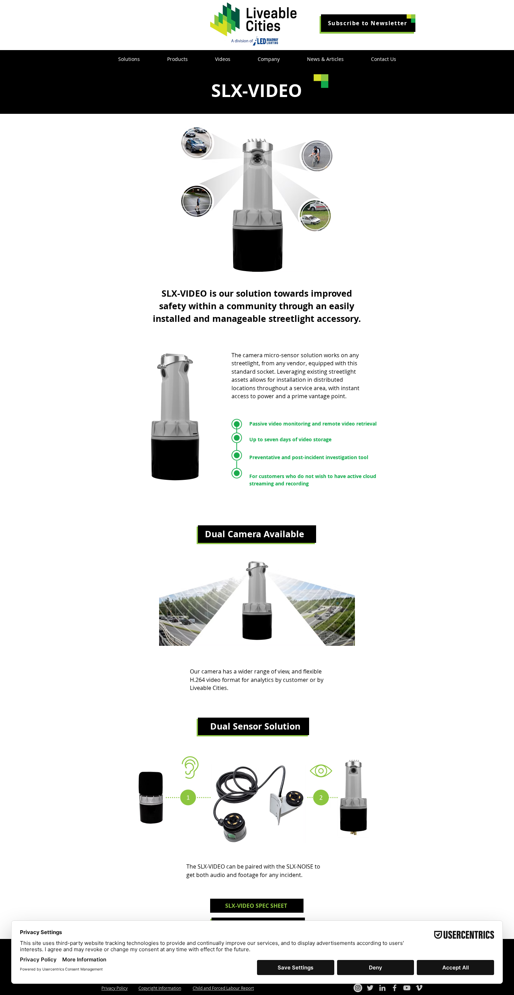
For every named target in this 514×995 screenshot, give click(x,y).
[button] (368, 23)
